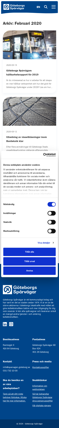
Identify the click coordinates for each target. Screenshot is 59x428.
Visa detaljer (44, 243)
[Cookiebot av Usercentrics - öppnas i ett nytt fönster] (43, 155)
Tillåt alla (29, 252)
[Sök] (46, 7)
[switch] (52, 213)
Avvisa (29, 270)
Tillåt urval (29, 261)
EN (38, 6)
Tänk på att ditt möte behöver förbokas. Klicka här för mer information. (14, 397)
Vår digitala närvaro (41, 405)
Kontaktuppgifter (40, 367)
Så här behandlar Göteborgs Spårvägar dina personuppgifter (42, 397)
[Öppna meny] (54, 7)
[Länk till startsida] (14, 7)
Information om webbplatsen (39, 387)
